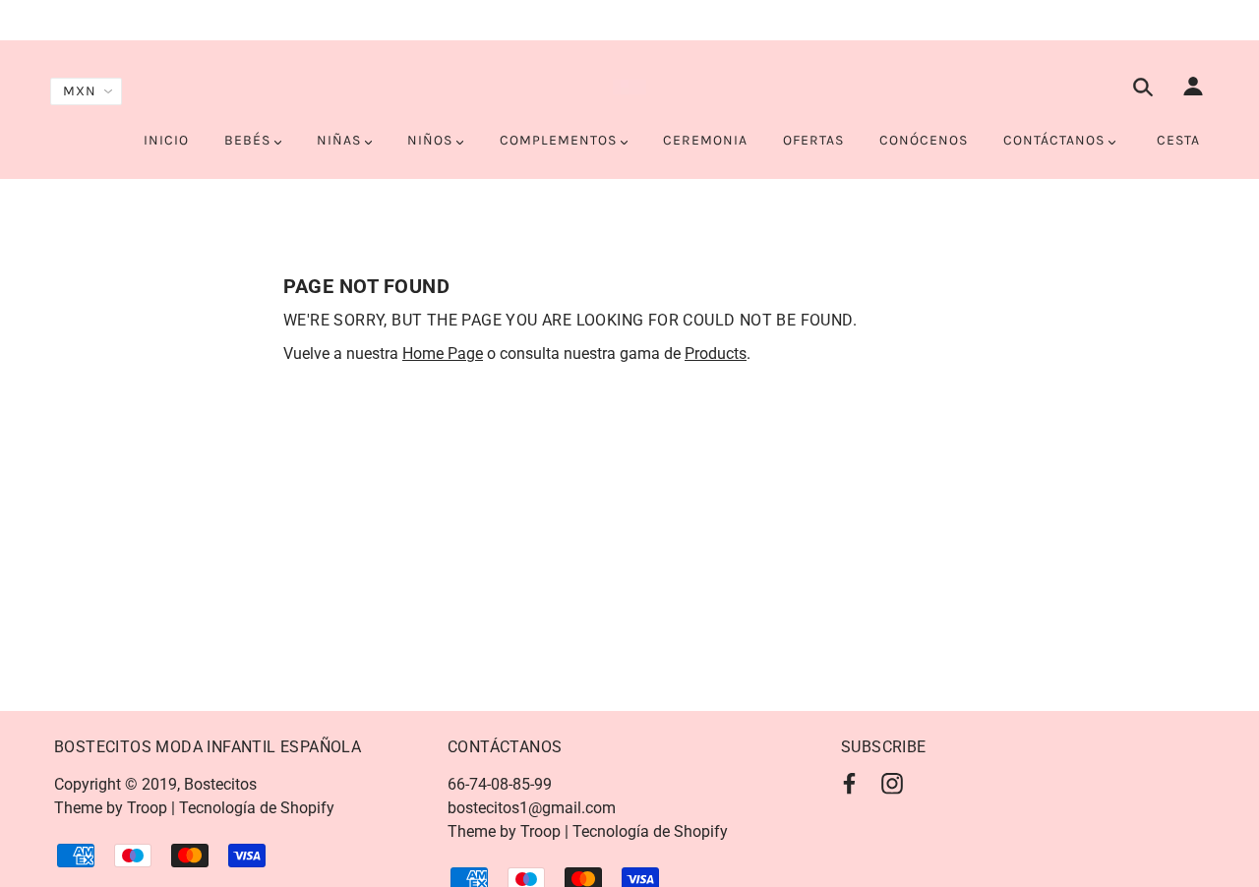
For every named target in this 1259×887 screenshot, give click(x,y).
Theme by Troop (110, 807)
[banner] (629, 86)
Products (716, 353)
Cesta (1178, 140)
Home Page (442, 353)
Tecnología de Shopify (256, 807)
